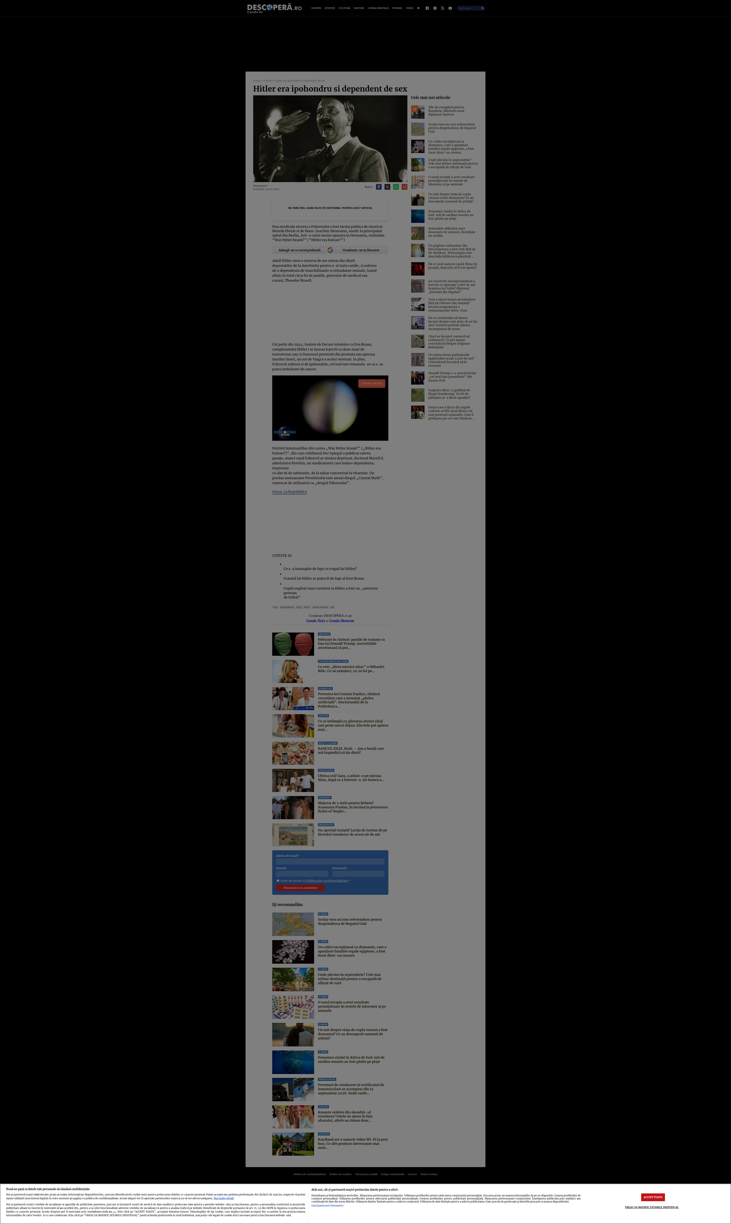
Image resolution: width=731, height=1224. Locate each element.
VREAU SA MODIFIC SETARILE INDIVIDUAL (652, 1207)
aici (114, 1212)
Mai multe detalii (224, 1198)
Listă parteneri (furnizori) (327, 1205)
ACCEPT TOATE (653, 1197)
